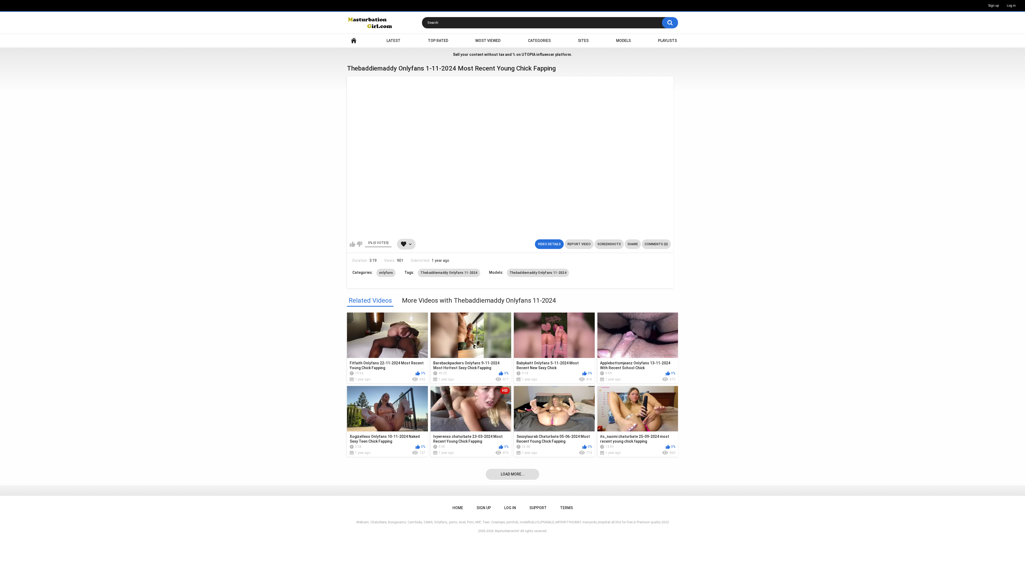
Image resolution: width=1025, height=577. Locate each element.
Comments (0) (656, 244)
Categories (539, 40)
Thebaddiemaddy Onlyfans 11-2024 (448, 273)
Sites (583, 40)
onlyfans (386, 273)
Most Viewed (487, 40)
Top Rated (438, 40)
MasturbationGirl (507, 531)
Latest (393, 40)
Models (623, 40)
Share (633, 244)
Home (353, 41)
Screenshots (609, 244)
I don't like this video (359, 244)
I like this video (352, 244)
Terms (566, 508)
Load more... (513, 474)
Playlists (667, 40)
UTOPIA (528, 54)
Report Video (579, 244)
